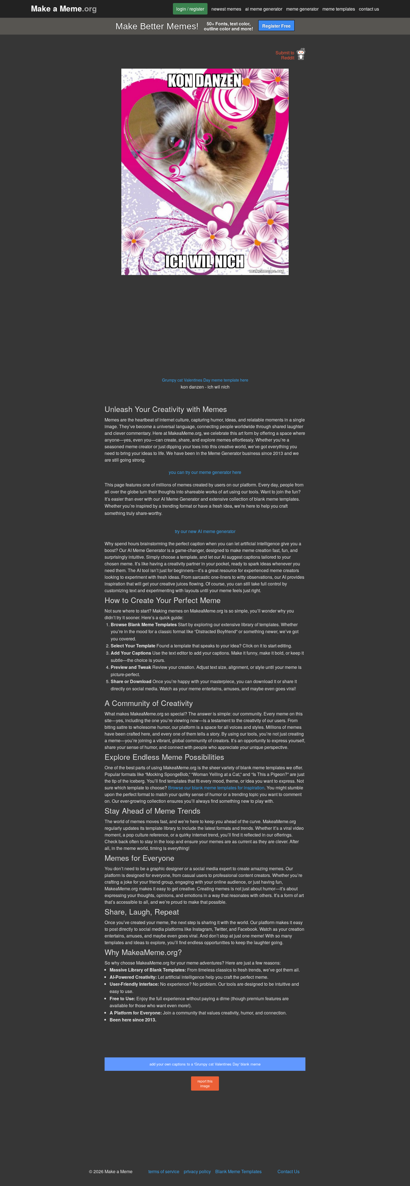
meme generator (302, 9)
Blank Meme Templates (238, 1171)
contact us (369, 9)
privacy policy (197, 1171)
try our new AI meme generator (205, 531)
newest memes (226, 9)
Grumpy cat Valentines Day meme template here (205, 380)
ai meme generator (263, 9)
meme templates (338, 9)
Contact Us (289, 1171)
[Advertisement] (53, 152)
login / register (190, 9)
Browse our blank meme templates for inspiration (216, 787)
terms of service (163, 1171)
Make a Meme (64, 8)
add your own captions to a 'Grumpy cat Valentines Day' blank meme (205, 1064)
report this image (205, 1083)
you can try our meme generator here (205, 472)
